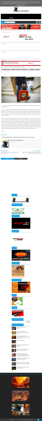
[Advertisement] (21, 46)
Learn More (19, 5)
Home (2, 66)
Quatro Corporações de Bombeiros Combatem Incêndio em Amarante (23, 337)
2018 (21, 419)
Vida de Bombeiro (17, 419)
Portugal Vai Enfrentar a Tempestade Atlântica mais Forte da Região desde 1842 (23, 354)
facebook (7, 158)
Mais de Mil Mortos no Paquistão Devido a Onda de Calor (23, 332)
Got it (24, 5)
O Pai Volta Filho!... (21, 340)
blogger (20, 158)
